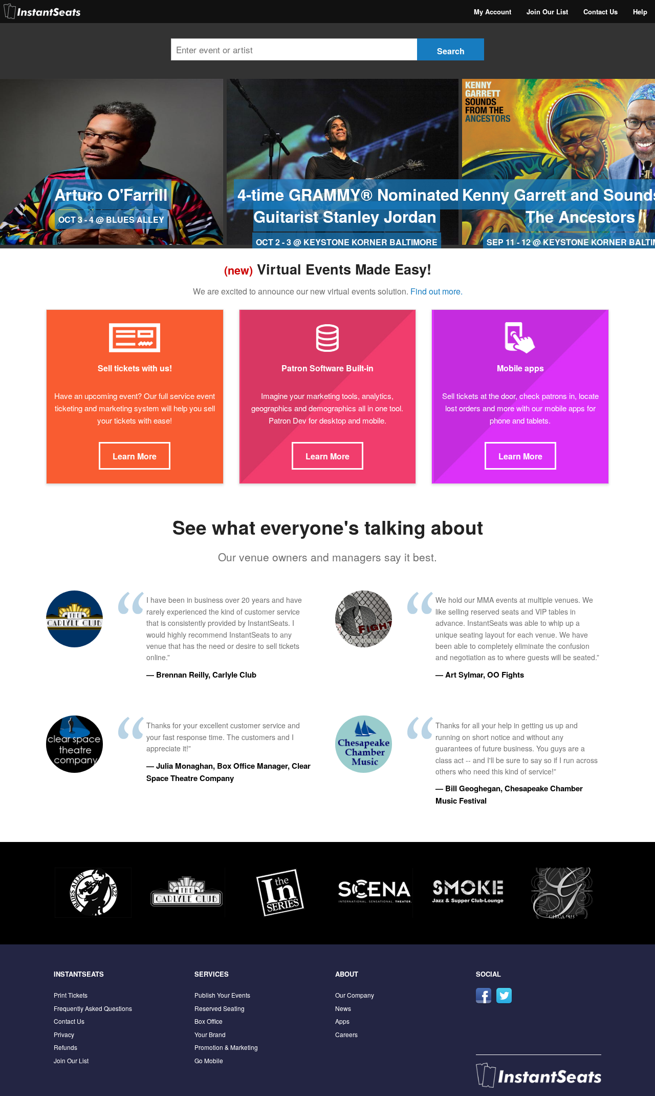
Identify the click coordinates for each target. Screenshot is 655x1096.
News (343, 1008)
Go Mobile (208, 1060)
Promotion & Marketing (226, 1047)
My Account (492, 11)
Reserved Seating (219, 1008)
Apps (342, 1021)
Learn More (135, 456)
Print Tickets (71, 994)
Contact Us (600, 11)
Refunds (65, 1047)
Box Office (208, 1021)
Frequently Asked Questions (93, 1008)
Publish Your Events (222, 994)
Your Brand (210, 1034)
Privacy (64, 1034)
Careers (346, 1034)
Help (640, 11)
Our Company (354, 994)
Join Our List (547, 11)
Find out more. (436, 291)
